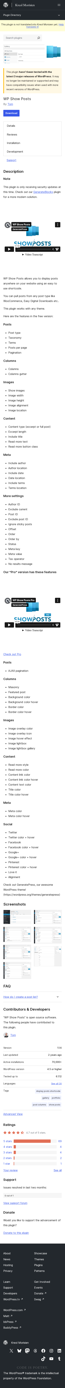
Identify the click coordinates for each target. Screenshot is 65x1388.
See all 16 (56, 1083)
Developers (10, 1293)
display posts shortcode (48, 1091)
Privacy (7, 1271)
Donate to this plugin (16, 1232)
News (6, 1259)
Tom (10, 104)
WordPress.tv (13, 1299)
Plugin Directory (12, 15)
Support (11, 160)
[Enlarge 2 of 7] (26, 931)
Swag (39, 1299)
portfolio (56, 1098)
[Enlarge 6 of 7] (57, 931)
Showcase (40, 1253)
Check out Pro (12, 654)
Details (11, 125)
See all (58, 1170)
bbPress (10, 1321)
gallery (45, 1098)
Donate (40, 1293)
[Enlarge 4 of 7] (26, 966)
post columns (39, 1104)
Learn (6, 1281)
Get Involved (42, 1281)
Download (11, 113)
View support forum (15, 1203)
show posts (54, 1104)
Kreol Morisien (20, 1342)
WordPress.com (14, 1310)
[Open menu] (59, 5)
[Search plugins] (38, 38)
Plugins (38, 1265)
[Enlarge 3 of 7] (26, 949)
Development (15, 151)
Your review (10, 1170)
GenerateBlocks (43, 192)
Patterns (39, 1271)
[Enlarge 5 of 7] (57, 914)
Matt (8, 1316)
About (7, 1253)
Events (38, 1287)
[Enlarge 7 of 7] (57, 950)
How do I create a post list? (20, 997)
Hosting (8, 1265)
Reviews (12, 134)
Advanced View (13, 1114)
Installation (13, 143)
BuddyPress (12, 1327)
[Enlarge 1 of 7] (26, 914)
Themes (39, 1259)
